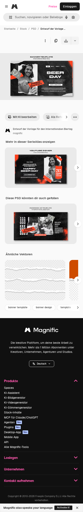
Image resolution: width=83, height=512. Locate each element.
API (6, 442)
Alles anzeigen (45, 142)
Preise (53, 6)
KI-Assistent (12, 393)
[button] (41, 364)
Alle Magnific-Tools (16, 447)
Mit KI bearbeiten (24, 117)
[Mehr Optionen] (45, 41)
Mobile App (11, 437)
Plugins (12, 427)
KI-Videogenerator (16, 402)
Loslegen (11, 457)
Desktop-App (15, 432)
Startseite (10, 28)
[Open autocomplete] (9, 17)
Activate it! (63, 507)
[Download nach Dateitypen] (75, 41)
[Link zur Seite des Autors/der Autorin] (7, 131)
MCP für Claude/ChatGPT (21, 417)
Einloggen (70, 6)
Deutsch (41, 363)
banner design (44, 307)
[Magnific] (41, 331)
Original (25, 54)
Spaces (9, 388)
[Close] (77, 507)
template (65, 307)
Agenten (12, 422)
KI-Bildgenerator (14, 398)
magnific (18, 133)
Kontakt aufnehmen (19, 480)
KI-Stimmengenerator (18, 407)
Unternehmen (14, 469)
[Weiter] (66, 117)
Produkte (11, 381)
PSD (33, 28)
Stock (23, 28)
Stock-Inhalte (13, 412)
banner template (17, 307)
